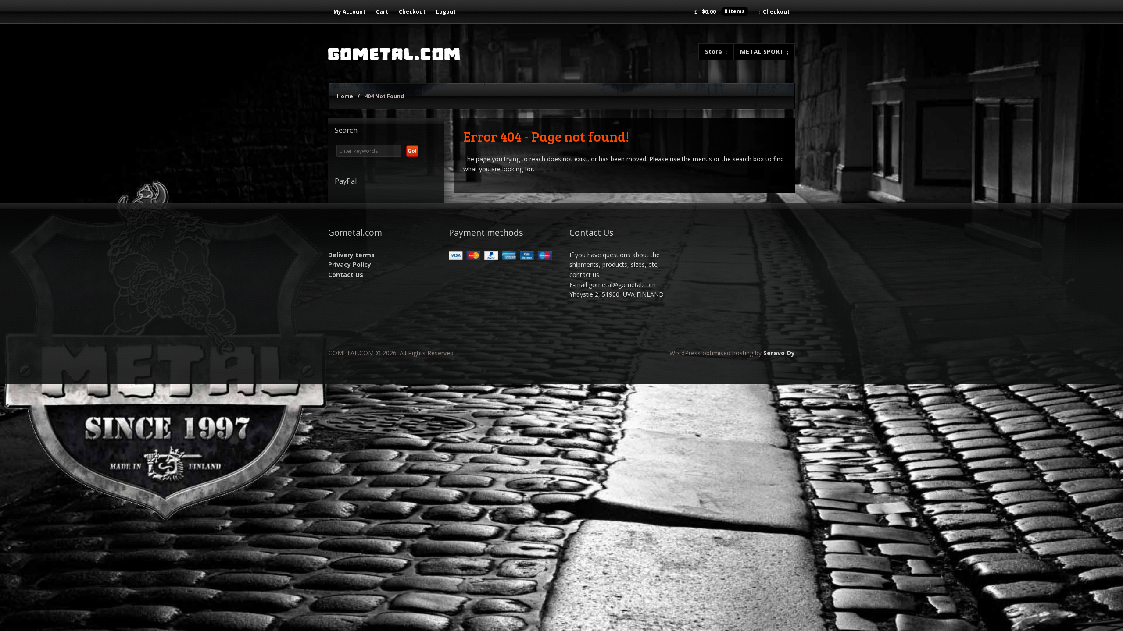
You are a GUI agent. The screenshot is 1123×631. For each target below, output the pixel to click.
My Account (349, 11)
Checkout (412, 11)
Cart (382, 11)
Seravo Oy (779, 353)
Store (713, 51)
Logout (446, 11)
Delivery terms (351, 255)
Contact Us (345, 274)
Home (345, 96)
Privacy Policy (349, 264)
